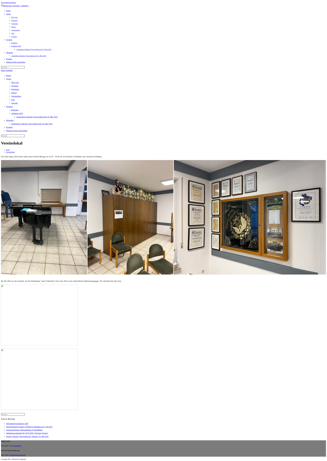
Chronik (14, 103)
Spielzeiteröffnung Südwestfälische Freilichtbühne (24, 430)
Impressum (17, 446)
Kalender (15, 110)
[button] (44, 217)
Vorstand (14, 86)
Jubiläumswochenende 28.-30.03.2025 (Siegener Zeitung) (27, 433)
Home (8, 76)
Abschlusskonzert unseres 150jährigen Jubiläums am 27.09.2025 (29, 427)
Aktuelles (10, 120)
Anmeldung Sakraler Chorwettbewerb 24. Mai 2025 (37, 117)
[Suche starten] (26, 136)
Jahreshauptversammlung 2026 (17, 424)
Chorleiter (15, 89)
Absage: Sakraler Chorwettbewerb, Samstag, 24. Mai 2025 (27, 437)
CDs (13, 100)
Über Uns (15, 82)
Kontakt (9, 127)
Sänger (14, 93)
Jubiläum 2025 (17, 113)
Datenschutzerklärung (17, 455)
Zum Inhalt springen (8, 3)
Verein (8, 79)
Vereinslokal (16, 96)
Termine (9, 107)
